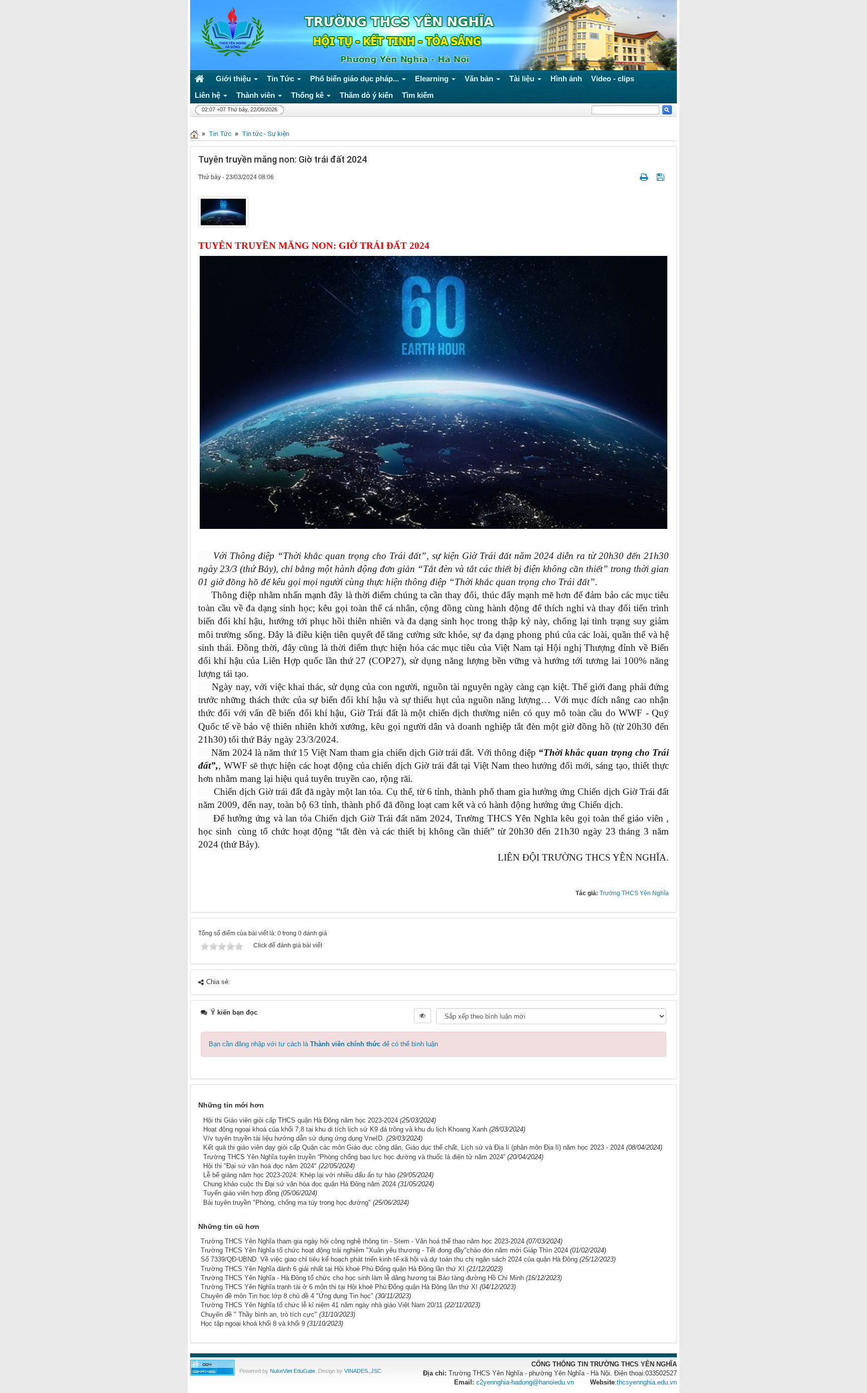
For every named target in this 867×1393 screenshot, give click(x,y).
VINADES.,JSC (362, 1371)
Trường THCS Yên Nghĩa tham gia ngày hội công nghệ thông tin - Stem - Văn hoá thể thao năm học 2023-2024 (362, 1241)
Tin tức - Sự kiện (266, 133)
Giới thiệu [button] (234, 78)
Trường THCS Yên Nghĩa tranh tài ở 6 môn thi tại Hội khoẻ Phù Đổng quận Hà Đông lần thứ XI (339, 1287)
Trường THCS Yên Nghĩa (634, 893)
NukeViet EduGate (292, 1371)
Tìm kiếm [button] (418, 95)
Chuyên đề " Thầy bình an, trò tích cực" (259, 1314)
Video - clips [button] (612, 78)
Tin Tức (220, 133)
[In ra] (645, 177)
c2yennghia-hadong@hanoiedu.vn (525, 1382)
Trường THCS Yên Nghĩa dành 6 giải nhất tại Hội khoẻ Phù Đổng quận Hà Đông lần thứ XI (333, 1269)
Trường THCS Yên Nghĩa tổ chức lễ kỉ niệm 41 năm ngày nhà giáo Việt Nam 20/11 (322, 1305)
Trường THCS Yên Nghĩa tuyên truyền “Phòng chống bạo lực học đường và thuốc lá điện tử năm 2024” (354, 1157)
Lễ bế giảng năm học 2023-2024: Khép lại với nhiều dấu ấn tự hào (299, 1175)
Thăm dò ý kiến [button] (366, 95)
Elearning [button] (433, 78)
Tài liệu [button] (522, 78)
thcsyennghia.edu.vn (647, 1382)
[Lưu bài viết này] (661, 177)
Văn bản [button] (480, 78)
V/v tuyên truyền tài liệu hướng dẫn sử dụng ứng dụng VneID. (293, 1138)
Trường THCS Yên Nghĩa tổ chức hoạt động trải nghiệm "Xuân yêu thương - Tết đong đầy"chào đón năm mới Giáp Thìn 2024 (384, 1250)
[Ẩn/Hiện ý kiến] (422, 1015)
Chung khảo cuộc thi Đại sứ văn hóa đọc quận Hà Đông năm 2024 (299, 1184)
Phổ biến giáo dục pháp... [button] (355, 78)
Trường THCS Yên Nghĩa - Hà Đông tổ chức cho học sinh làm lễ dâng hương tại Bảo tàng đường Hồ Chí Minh (362, 1278)
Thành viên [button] (256, 95)
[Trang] (194, 133)
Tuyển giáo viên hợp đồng (241, 1193)
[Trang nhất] (200, 78)
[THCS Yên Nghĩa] (230, 32)
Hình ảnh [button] (566, 78)
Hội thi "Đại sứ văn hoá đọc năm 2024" (260, 1166)
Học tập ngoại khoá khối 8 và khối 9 (253, 1323)
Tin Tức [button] (281, 78)
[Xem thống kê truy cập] (212, 1367)
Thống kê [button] (308, 95)
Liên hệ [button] (208, 95)
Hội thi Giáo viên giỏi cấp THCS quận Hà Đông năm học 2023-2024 (300, 1120)
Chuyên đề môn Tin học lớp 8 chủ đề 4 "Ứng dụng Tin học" (287, 1296)
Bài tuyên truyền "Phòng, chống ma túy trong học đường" (287, 1202)
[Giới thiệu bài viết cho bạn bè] (632, 177)
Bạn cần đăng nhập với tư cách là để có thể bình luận (323, 1044)
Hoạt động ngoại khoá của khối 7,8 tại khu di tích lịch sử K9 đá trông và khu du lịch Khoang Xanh (345, 1129)
